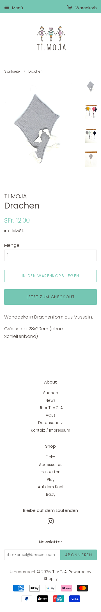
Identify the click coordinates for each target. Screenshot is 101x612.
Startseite (12, 71)
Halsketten (51, 472)
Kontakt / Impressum (50, 430)
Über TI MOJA (50, 408)
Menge (11, 245)
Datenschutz (50, 422)
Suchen (50, 393)
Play (50, 479)
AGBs (51, 415)
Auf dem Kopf (50, 487)
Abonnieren (78, 555)
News (50, 400)
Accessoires (50, 464)
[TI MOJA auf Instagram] (50, 522)
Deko (50, 457)
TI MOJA (59, 572)
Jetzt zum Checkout (50, 297)
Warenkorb (85, 8)
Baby (50, 494)
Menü (17, 8)
